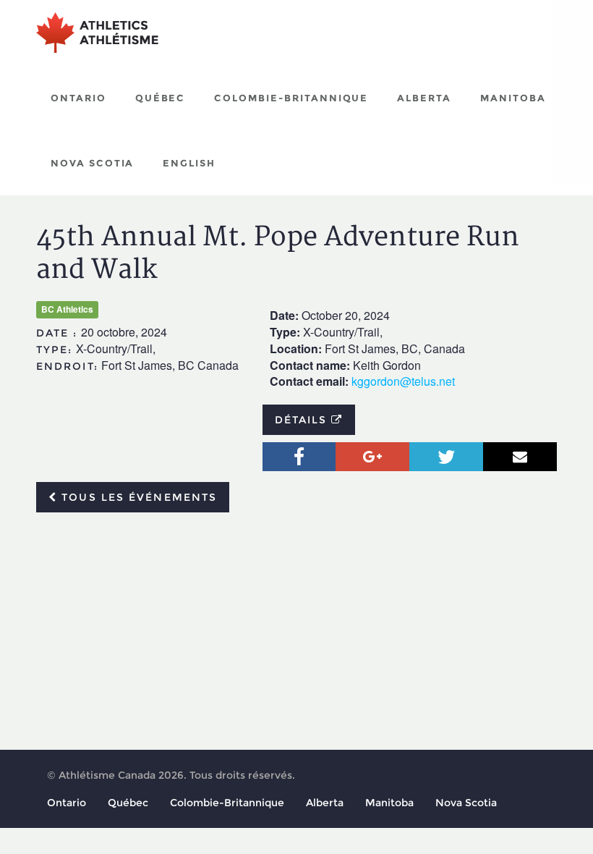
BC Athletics (67, 309)
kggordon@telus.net (403, 381)
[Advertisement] (296, 631)
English (189, 163)
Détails (303, 419)
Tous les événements (137, 497)
